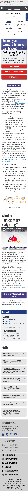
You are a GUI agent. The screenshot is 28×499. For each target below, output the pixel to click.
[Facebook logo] (7, 435)
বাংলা (8, 31)
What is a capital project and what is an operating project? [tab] (11, 379)
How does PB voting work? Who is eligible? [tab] (12, 403)
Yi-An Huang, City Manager (14, 479)
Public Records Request (14, 481)
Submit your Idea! (14, 85)
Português (8, 28)
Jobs (15, 483)
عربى (19, 28)
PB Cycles (15, 305)
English (8, 21)
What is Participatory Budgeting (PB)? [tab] (10, 354)
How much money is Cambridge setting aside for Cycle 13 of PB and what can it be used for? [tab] (14, 370)
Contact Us (17, 487)
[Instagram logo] (12, 435)
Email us (7, 321)
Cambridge (17, 9)
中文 (14, 35)
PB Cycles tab (20, 103)
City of (9, 9)
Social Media (15, 485)
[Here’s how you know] (1, 3)
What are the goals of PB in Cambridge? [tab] (12, 361)
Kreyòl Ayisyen (20, 25)
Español (20, 21)
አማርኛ (20, 31)
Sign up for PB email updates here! (14, 295)
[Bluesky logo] (3, 435)
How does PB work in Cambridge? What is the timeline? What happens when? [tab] (13, 388)
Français (8, 25)
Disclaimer (8, 483)
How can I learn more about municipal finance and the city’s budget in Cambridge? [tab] (11, 412)
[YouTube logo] (16, 435)
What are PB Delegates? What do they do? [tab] (11, 396)
